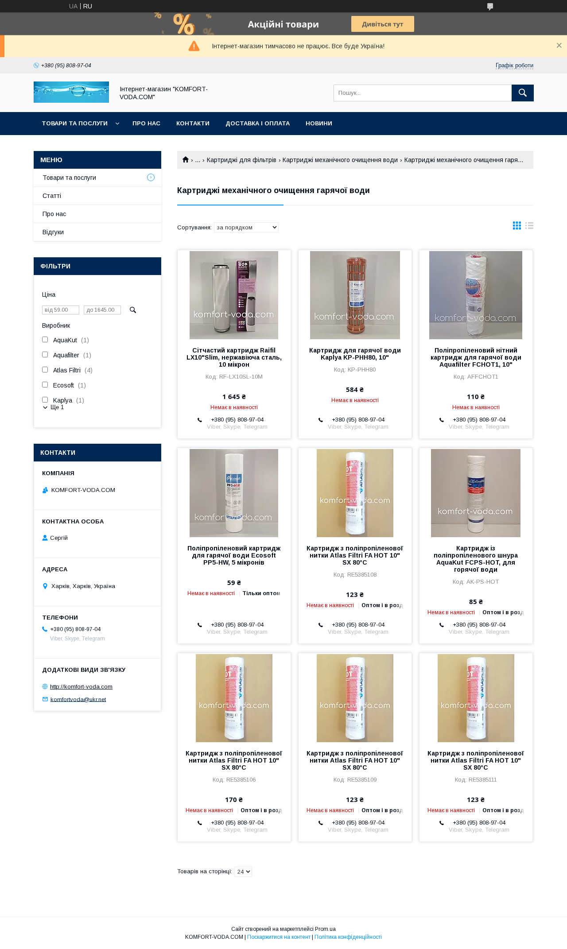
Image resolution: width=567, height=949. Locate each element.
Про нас (146, 123)
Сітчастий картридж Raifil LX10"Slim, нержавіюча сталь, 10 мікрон (234, 357)
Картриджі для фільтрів (241, 159)
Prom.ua (325, 929)
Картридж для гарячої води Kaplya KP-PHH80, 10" (355, 354)
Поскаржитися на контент (279, 937)
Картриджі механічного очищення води (340, 159)
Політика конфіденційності (348, 937)
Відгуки (53, 232)
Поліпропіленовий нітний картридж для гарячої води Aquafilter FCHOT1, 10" (476, 357)
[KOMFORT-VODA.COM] (71, 100)
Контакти (193, 123)
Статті (52, 195)
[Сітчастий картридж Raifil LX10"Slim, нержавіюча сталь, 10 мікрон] (234, 294)
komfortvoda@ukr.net (78, 699)
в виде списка (529, 227)
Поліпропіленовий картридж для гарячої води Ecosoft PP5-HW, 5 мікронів (233, 555)
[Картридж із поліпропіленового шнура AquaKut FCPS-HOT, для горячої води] (475, 492)
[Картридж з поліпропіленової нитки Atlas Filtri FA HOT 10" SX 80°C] (355, 492)
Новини (319, 123)
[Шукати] (523, 93)
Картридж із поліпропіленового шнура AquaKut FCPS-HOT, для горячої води (476, 559)
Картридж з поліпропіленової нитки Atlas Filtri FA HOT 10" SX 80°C (355, 555)
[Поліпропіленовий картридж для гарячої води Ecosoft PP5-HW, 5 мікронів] (234, 492)
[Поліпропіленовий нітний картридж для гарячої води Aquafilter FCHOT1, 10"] (475, 294)
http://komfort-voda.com (81, 686)
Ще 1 (57, 407)
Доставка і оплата (257, 123)
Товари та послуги (75, 123)
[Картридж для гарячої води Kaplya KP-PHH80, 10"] (355, 294)
